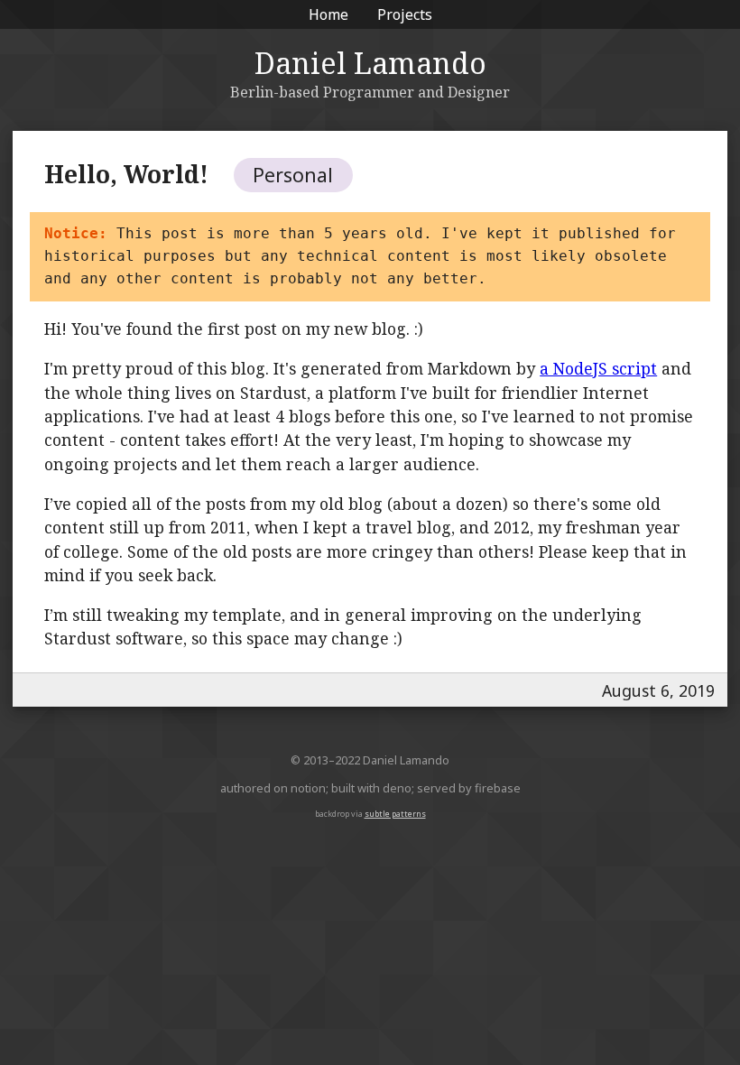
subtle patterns (395, 814)
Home (328, 14)
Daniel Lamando (370, 62)
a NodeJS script (598, 368)
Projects (404, 14)
